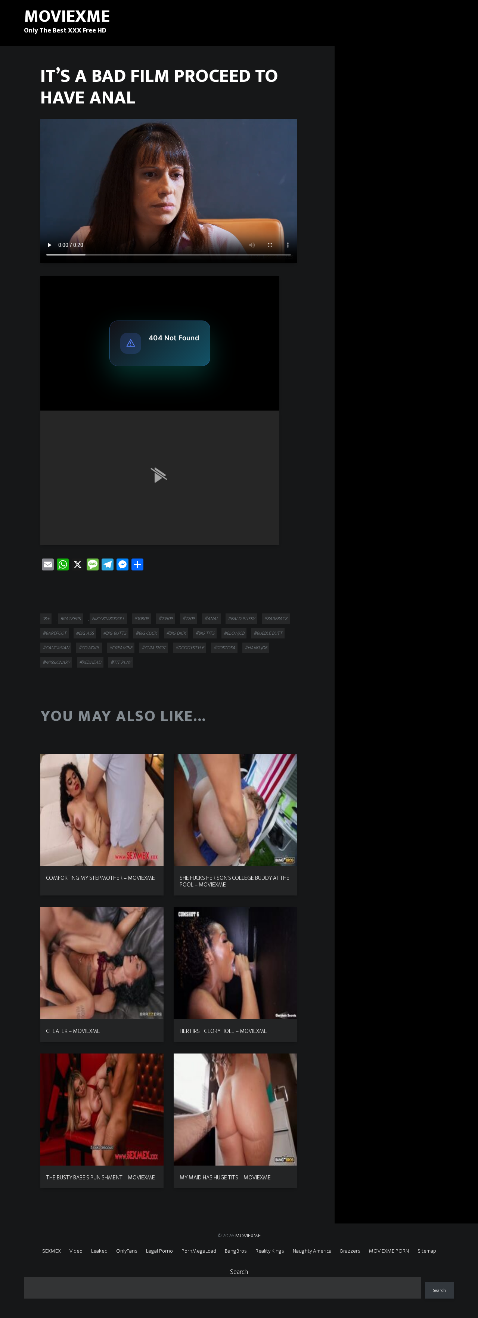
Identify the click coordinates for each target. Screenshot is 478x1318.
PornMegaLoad (198, 1251)
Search (239, 1272)
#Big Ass (85, 633)
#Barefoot (54, 633)
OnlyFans (126, 1251)
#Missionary (56, 662)
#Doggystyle (189, 648)
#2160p (165, 619)
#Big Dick (176, 633)
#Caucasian (56, 648)
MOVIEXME (248, 1235)
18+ (46, 619)
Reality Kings (269, 1251)
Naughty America (312, 1251)
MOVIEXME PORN (389, 1251)
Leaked (99, 1251)
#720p (188, 619)
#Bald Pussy (241, 619)
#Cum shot (154, 648)
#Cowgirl (89, 648)
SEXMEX (51, 1251)
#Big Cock (146, 633)
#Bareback (276, 619)
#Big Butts (114, 633)
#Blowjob (234, 633)
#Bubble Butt (268, 633)
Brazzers (70, 619)
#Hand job (256, 648)
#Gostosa (224, 648)
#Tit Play (121, 662)
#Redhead (90, 662)
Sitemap (427, 1251)
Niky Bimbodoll (108, 619)
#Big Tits (204, 633)
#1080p (141, 619)
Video (76, 1251)
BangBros (236, 1251)
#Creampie (120, 648)
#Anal (211, 619)
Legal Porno (159, 1251)
